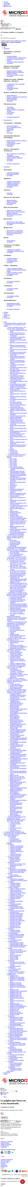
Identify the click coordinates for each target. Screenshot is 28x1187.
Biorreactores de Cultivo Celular (15, 221)
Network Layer (14, 451)
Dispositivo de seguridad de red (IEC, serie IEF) (17, 373)
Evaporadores (11, 938)
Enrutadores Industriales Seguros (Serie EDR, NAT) (18, 371)
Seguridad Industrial (12, 56)
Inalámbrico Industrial (15, 608)
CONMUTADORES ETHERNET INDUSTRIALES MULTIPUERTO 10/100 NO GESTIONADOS (18, 696)
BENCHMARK (12, 836)
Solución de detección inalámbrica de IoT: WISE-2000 (18, 530)
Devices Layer (13, 450)
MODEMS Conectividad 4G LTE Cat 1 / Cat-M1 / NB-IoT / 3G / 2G (18, 583)
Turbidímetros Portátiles (16, 1069)
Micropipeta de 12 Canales (16, 1017)
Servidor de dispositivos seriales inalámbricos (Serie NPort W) (18, 386)
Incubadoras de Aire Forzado (17, 962)
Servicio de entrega (5, 1160)
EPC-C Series (13, 460)
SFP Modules (13, 545)
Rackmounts (13, 631)
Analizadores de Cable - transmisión (16, 84)
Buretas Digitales (11, 240)
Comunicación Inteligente (16, 655)
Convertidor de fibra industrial (17, 597)
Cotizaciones (7, 3)
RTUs (8, 131)
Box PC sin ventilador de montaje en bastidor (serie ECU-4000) (18, 518)
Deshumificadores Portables (14, 304)
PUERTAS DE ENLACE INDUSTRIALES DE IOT (16, 720)
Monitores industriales (15, 512)
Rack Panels (13, 829)
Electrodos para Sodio (15, 927)
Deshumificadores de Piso (13, 303)
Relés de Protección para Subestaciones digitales (16, 653)
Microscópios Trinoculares (16, 1032)
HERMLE (9, 843)
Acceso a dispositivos (15, 684)
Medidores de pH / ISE (15, 993)
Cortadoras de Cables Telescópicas (15, 61)
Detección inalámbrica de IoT (17, 494)
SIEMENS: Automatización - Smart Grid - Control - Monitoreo (16, 650)
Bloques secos (11, 868)
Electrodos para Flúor (15, 922)
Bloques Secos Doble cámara (14, 233)
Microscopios (11, 1027)
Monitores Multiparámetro (16, 1035)
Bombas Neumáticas (12, 99)
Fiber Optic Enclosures (15, 828)
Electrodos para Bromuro (16, 916)
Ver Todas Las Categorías (12, 117)
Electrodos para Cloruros (16, 919)
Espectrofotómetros (13, 933)
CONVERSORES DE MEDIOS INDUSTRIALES (18, 766)
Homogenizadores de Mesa (16, 944)
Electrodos (11, 909)
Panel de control (14, 511)
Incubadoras (11, 960)
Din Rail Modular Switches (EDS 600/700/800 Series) (18, 431)
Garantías (3, 1163)
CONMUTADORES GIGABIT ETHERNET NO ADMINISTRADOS (18, 701)
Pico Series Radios (14, 552)
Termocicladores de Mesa (16, 1057)
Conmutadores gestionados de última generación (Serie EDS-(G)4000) (17, 358)
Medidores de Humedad (16, 984)
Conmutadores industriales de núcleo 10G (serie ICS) (17, 379)
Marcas (5, 1074)
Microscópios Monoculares (16, 1029)
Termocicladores (12, 1056)
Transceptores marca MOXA (17, 641)
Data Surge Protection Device (17, 630)
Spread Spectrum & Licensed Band (18, 551)
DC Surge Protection (15, 628)
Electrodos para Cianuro (16, 917)
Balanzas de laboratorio (14, 857)
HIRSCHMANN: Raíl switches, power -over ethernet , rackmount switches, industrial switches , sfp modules (15, 537)
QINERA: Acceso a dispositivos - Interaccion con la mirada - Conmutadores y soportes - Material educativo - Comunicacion (17, 680)
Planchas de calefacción (14, 1036)
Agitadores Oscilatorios (15, 854)
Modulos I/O (10, 130)
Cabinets (12, 633)
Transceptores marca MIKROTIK (18, 646)
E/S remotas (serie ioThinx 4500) (18, 352)
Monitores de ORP (14, 1014)
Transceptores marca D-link (16, 648)
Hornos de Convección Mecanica (18, 951)
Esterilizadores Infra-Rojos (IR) (16, 935)
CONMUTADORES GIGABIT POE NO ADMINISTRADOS (18, 730)
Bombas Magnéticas (12, 95)
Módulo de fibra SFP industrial (17, 609)
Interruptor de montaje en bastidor (18, 604)
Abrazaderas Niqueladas (13, 174)
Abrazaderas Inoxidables (13, 172)
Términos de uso (5, 1145)
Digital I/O (12, 487)
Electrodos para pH (14, 926)
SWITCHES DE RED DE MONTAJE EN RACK (16, 704)
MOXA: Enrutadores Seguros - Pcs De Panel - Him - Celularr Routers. (16, 328)
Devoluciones (4, 1166)
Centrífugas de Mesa (12, 259)
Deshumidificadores (13, 905)
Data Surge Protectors (15, 830)
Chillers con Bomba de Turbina (14, 272)
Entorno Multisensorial (15, 688)
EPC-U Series (13, 465)
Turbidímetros (11, 1067)
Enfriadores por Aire (15, 898)
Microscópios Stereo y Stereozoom (18, 1031)
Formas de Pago (5, 1162)
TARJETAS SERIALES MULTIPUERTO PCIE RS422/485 (16, 804)
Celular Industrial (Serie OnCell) (18, 384)
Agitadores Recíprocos (15, 855)
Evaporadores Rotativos (16, 940)
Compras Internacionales (7, 1159)
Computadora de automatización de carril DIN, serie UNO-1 (18, 506)
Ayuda (2, 1167)
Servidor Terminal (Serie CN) (17, 333)
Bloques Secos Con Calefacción (15, 230)
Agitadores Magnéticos (12, 185)
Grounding (12, 826)
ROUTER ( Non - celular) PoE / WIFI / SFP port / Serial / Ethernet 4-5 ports (18, 568)
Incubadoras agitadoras (15, 841)
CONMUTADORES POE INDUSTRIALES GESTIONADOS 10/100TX (17, 734)
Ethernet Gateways (14, 496)
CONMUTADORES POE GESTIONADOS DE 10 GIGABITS (16, 746)
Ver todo (9, 63)
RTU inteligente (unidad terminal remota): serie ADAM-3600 (18, 532)
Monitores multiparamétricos (15, 1034)
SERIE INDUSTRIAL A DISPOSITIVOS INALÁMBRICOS (16, 792)
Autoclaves (9, 193)
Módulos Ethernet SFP (15, 418)
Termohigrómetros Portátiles (17, 1060)
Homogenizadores (14, 839)
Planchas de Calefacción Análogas (18, 1038)
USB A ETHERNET (15, 815)
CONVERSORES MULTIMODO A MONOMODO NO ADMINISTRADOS (18, 760)
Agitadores (11, 844)
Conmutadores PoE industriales (17, 599)
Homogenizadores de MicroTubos (18, 945)
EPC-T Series (13, 461)
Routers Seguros (11, 142)
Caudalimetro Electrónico (13, 156)
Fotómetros (11, 928)
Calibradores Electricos (12, 88)
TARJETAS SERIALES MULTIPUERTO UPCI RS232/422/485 (16, 727)
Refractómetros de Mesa (16, 1049)
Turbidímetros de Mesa (15, 1068)
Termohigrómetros (12, 1058)
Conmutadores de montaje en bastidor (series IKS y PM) (17, 376)
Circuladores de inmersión (13, 281)
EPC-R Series (13, 464)
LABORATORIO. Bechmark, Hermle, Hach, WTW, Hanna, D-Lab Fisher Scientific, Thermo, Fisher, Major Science (15, 833)
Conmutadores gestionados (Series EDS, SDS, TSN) (18, 368)
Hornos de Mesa (14, 956)
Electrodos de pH (14, 912)
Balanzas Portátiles (11, 203)
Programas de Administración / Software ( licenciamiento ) (17, 590)
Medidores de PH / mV (15, 995)
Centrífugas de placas (12, 261)
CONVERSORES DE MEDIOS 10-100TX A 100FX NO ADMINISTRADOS (18, 752)
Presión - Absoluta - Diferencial (14, 157)
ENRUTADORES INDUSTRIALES (14, 707)
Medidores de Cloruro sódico (17, 977)
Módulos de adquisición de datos (18, 493)
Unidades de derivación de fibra (18, 415)
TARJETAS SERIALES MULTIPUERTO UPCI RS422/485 (16, 808)
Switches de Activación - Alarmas (15, 75)
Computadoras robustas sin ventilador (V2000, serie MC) (17, 408)
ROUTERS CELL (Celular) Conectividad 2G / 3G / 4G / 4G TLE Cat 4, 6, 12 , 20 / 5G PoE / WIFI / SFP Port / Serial (18, 563)
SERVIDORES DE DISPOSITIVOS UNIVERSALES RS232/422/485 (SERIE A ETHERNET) (18, 787)
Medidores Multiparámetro (16, 1004)
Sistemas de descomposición (17, 1054)
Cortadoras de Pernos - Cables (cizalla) (16, 57)
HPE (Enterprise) (14, 642)
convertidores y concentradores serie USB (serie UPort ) (17, 337)
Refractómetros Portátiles (16, 1050)
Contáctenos (7, 4)
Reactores (10, 1040)
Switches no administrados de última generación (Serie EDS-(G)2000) (17, 362)
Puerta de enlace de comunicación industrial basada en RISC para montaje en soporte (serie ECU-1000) (18, 523)
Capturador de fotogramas (16, 516)
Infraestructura (13, 485)
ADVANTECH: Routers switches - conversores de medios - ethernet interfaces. (16, 456)
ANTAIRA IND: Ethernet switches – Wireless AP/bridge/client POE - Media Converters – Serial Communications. (17, 691)
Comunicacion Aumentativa (17, 685)
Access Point (10, 107)
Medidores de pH (14, 989)
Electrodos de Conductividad (17, 910)
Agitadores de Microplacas (13, 183)
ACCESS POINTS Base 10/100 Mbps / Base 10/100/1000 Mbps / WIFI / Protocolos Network (18, 587)
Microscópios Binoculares (16, 1028)
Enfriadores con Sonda (12, 274)
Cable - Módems (11, 108)
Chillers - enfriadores (13, 887)
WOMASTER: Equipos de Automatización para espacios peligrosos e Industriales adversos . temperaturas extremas (17, 618)
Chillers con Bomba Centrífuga (14, 268)
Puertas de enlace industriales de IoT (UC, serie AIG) (18, 405)
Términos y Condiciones (7, 1141)
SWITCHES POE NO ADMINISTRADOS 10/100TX (18, 723)
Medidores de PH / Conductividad (18, 991)
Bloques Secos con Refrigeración (15, 232)
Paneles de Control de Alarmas (14, 70)
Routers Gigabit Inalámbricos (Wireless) (16, 140)
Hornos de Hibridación (15, 955)
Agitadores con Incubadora (13, 181)
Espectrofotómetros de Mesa (17, 934)
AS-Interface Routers (15, 656)
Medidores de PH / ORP (16, 996)
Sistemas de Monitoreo (12, 126)
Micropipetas (11, 1016)
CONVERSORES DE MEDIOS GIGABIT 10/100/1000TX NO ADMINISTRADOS (18, 756)
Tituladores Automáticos (16, 1064)
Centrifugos (13, 837)
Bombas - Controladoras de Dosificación (17, 96)
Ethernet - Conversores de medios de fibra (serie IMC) (18, 389)
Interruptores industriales (16, 598)
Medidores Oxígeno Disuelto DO (18, 1006)
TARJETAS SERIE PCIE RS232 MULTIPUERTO (18, 801)
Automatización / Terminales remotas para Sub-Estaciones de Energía (18, 661)
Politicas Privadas (5, 1143)
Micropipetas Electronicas (16, 1025)
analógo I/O (13, 486)
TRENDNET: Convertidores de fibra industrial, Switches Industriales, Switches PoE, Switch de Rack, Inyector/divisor (17, 594)
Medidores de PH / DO (15, 992)
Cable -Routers (10, 112)
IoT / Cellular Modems (15, 555)
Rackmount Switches (15, 543)
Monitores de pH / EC (15, 1011)
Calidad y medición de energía (17, 663)
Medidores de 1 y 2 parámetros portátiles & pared (15, 973)
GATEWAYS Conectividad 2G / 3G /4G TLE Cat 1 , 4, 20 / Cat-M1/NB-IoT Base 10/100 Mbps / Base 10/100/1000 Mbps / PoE (18, 572)
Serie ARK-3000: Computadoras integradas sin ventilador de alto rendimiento (18, 479)
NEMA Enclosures (14, 634)
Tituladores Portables (15, 1065)
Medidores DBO (14, 975)
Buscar (18, 28)
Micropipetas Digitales (15, 1024)
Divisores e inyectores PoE (16, 420)
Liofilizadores (11, 967)
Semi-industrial (13, 514)
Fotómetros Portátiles (15, 931)
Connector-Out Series (15, 823)
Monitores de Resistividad (16, 1013)
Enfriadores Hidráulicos (16, 897)
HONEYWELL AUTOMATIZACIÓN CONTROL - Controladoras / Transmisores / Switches (17, 671)
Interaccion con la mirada (16, 686)
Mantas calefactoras (13, 970)
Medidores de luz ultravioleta (17, 985)
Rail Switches (13, 540)
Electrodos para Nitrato (15, 923)
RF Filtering (13, 825)
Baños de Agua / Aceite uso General (16, 211)
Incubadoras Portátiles (15, 966)
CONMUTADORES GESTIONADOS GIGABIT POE (18, 737)
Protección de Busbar (15, 657)
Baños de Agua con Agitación (14, 210)
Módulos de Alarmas (12, 73)
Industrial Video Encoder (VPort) (18, 445)
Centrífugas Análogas (12, 258)
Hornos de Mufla (14, 957)
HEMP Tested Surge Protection (17, 635)
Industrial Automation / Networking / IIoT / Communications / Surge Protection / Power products (15, 325)
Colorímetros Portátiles (12, 288)
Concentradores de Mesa (13, 296)
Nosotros (6, 2)
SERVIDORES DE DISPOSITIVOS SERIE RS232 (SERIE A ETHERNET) (18, 782)
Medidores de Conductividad (17, 978)
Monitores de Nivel (14, 1009)
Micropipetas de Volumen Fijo (17, 1022)
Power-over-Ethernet (15, 541)
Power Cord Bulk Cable (16, 637)
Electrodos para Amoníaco (16, 915)
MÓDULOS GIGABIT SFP (17, 776)
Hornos (10, 948)
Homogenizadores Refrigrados (17, 946)
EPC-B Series (13, 462)
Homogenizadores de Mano (17, 942)
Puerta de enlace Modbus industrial (18, 606)
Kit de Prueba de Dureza (16, 1063)
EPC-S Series (13, 458)
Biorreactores (11, 862)
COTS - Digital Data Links (16, 554)
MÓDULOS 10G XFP (15, 779)
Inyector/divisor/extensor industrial (18, 605)
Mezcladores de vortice (15, 840)
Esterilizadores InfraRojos (16, 937)
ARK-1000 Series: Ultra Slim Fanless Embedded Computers (17, 471)
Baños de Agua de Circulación (14, 214)
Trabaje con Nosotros (6, 1144)
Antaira (12, 644)
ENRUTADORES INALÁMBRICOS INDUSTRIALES (15, 717)
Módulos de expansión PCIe (17, 489)
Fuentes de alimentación (16, 417)
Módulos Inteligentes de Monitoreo (15, 72)
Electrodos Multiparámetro (16, 913)
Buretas (10, 873)
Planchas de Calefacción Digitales (18, 1039)
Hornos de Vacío (14, 959)
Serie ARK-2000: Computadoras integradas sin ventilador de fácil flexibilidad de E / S (18, 475)
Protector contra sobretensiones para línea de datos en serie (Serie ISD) (18, 347)
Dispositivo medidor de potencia (18, 664)
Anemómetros (10, 85)
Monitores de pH (14, 1010)
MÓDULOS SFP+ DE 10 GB (17, 778)
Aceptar (3, 1184)
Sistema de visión (14, 515)
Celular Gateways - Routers (13, 143)
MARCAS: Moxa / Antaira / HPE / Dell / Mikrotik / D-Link (16, 639)
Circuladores (11, 899)
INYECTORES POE (15, 749)
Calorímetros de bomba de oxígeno (15, 251)
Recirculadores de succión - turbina (17, 1043)
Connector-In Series (15, 822)
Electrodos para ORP (15, 924)
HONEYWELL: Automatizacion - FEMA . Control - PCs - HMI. (16, 666)
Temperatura (10, 159)
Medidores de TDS (14, 1003)
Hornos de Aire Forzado (16, 949)
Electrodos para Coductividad (17, 920)
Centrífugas (11, 881)
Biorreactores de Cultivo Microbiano (16, 223)
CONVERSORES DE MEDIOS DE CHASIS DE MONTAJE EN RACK (18, 773)
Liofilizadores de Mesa (15, 969)
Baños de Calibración (12, 213)
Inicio (5, 321)
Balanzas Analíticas (11, 200)
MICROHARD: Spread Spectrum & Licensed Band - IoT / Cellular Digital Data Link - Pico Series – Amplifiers (16, 549)
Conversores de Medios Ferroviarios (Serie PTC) (16, 402)
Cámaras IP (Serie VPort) (16, 421)
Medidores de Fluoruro (15, 982)
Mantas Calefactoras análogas (17, 971)
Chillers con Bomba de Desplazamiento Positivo (16, 890)
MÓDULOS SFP (14, 775)
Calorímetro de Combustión (13, 249)
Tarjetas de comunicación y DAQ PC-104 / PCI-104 (18, 503)
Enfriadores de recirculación (17, 895)
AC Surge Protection (15, 627)
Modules (12, 449)
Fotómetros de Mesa (15, 930)
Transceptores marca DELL (17, 645)
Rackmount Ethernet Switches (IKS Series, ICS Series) (17, 434)
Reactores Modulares (15, 1042)
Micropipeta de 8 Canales (16, 1018)
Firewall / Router (14, 453)
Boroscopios (10, 86)
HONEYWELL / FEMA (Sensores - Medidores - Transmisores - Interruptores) (18, 676)
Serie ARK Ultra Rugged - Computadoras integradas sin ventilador (17, 468)
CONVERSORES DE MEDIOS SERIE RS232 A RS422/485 (18, 795)
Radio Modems (10, 144)
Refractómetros (12, 1047)
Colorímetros (11, 902)
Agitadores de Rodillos (12, 184)
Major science (10, 1071)
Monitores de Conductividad (17, 1007)
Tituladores (11, 1061)
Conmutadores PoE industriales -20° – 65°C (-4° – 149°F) (17, 611)
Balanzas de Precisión (12, 201)
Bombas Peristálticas (12, 98)
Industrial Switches (14, 544)
